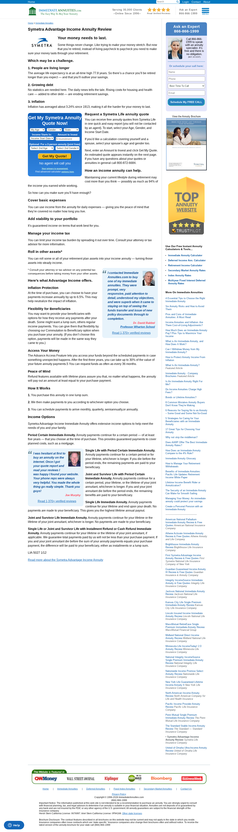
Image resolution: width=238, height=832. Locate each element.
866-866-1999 (188, 13)
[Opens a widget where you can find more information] (14, 825)
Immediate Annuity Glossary (180, 458)
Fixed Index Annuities (124, 789)
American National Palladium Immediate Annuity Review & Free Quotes (183, 522)
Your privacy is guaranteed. (55, 168)
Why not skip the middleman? (181, 437)
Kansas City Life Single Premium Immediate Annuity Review (183, 604)
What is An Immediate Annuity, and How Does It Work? (184, 343)
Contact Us (186, 789)
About (206, 1)
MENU (205, 14)
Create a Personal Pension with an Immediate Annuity (184, 508)
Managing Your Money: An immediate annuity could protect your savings (185, 500)
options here (67, 172)
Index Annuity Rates (179, 275)
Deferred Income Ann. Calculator (187, 260)
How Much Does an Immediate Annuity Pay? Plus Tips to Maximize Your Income (186, 333)
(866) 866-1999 (119, 800)
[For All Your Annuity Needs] (55, 14)
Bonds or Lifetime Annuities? (180, 397)
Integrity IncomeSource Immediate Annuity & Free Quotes (184, 582)
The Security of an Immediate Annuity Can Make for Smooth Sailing (185, 492)
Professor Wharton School (137, 326)
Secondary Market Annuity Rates (186, 270)
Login (185, 2)
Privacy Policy (119, 794)
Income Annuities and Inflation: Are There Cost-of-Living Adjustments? (184, 324)
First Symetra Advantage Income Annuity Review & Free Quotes (183, 557)
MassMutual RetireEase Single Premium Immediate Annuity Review (185, 626)
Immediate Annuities (44, 23)
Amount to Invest (67, 134)
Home (31, 1)
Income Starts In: (42, 134)
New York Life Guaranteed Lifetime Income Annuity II (184, 683)
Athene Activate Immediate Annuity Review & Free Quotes (184, 535)
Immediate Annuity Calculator (185, 255)
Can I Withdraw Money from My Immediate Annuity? (182, 351)
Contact (196, 1)
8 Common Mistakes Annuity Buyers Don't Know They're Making (185, 404)
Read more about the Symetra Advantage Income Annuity (65, 559)
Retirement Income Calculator (185, 265)
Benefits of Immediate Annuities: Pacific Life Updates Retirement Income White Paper (183, 474)
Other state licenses (132, 813)
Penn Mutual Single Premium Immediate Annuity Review (181, 716)
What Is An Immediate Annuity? (182, 365)
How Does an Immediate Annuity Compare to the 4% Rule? (183, 452)
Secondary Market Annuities (158, 789)
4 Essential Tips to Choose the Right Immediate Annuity (185, 300)
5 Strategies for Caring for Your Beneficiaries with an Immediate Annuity (182, 421)
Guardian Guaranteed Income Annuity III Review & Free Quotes (185, 571)
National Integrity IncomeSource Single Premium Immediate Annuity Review (184, 660)
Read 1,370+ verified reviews (131, 332)
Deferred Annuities (95, 789)
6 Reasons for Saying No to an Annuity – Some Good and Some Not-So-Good (186, 412)
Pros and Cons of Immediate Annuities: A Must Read (180, 316)
